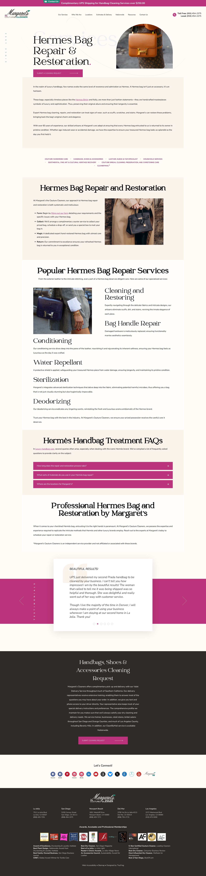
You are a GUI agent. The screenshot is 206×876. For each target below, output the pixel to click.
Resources (132, 15)
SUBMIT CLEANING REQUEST (93, 740)
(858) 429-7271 (95, 817)
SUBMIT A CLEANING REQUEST (49, 73)
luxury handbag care (44, 449)
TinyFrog (120, 865)
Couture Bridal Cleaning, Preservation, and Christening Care (130, 162)
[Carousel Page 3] (101, 624)
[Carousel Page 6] (112, 624)
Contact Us (144, 15)
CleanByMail (103, 166)
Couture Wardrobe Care (56, 159)
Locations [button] (88, 15)
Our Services (63, 15)
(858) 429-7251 (39, 817)
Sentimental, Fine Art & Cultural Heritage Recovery (72, 162)
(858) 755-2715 (123, 817)
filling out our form (59, 213)
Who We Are (76, 15)
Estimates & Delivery (104, 15)
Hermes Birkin (82, 99)
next (184, 600)
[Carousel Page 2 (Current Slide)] (98, 624)
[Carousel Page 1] (94, 624)
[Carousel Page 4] (105, 624)
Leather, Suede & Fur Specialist (123, 159)
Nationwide (120, 15)
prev (21, 600)
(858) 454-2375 (67, 817)
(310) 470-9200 (151, 817)
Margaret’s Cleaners (17, 13)
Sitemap (101, 865)
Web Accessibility (89, 865)
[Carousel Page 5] (108, 624)
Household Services (152, 159)
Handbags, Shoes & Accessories (88, 159)
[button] (103, 466)
